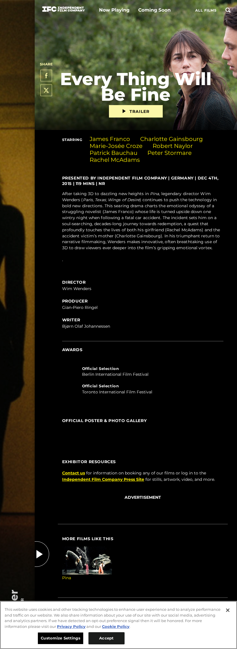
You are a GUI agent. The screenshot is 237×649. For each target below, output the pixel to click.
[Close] (227, 610)
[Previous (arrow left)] (68, 426)
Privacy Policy (71, 626)
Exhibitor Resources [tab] (89, 461)
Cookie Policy (115, 626)
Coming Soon (154, 10)
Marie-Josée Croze (116, 145)
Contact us (73, 473)
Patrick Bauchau (113, 152)
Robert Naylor (173, 145)
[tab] (143, 374)
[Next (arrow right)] (218, 426)
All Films (206, 10)
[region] (118, 625)
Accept (106, 638)
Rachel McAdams (115, 159)
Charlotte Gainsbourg (171, 138)
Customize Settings (60, 638)
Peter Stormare (169, 152)
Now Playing (114, 10)
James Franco (110, 138)
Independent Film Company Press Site (103, 479)
